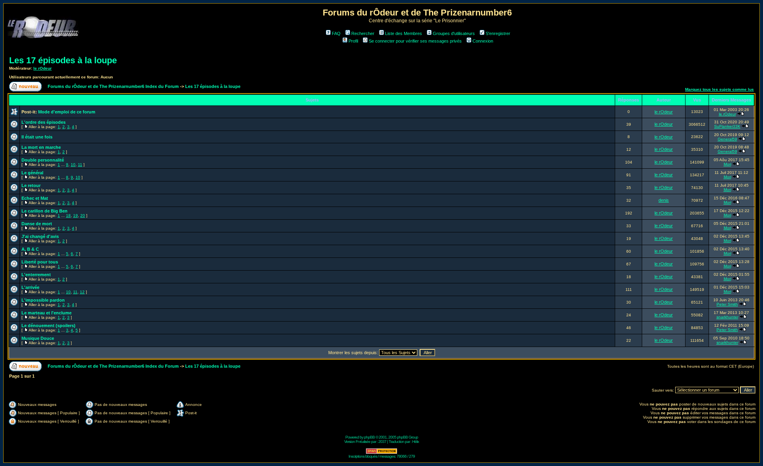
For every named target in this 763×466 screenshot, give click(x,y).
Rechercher (362, 33)
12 (82, 292)
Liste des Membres (403, 33)
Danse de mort (36, 223)
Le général (32, 172)
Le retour (31, 185)
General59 (727, 139)
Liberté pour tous (39, 261)
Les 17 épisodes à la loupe (63, 60)
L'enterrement (36, 274)
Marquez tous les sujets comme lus (719, 89)
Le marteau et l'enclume (46, 312)
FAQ (336, 33)
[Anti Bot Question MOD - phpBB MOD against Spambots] (381, 452)
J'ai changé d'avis (40, 236)
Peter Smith (727, 304)
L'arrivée (30, 287)
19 (75, 215)
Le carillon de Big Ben (44, 211)
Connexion (483, 41)
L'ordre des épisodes (43, 122)
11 (80, 164)
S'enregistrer (498, 33)
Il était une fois (36, 137)
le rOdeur (42, 68)
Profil (353, 41)
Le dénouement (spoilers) (48, 325)
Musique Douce (37, 338)
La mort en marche (41, 147)
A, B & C (30, 249)
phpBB (369, 437)
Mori (727, 164)
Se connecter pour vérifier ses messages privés (415, 41)
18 (68, 215)
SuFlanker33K (727, 126)
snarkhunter (727, 317)
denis (663, 200)
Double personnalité (42, 160)
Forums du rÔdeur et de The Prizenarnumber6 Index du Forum (113, 86)
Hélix (415, 441)
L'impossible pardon (43, 300)
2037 (382, 441)
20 (82, 215)
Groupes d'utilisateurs (454, 33)
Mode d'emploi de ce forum (66, 111)
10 (73, 164)
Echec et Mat (34, 198)
